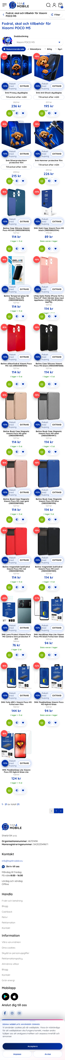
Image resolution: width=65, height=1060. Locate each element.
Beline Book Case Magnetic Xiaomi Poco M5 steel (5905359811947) (49, 433)
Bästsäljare (35, 49)
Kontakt (6, 928)
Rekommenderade (15, 49)
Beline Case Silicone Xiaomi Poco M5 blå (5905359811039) (16, 229)
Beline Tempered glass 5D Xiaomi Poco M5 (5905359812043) (16, 298)
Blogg (5, 906)
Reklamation (8, 922)
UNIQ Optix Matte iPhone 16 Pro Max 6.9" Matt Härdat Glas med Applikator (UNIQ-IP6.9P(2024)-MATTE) (49, 299)
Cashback (7, 911)
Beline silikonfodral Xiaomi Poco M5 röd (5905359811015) (16, 364)
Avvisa (48, 1054)
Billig (49, 49)
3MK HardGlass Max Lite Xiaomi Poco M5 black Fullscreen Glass (49, 635)
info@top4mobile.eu (12, 860)
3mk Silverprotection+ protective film (16, 161)
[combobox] (38, 42)
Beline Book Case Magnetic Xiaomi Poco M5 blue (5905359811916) (49, 501)
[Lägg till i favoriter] (23, 113)
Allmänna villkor (10, 963)
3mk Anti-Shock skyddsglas (49, 92)
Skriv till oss (12, 866)
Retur (5, 917)
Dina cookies (8, 947)
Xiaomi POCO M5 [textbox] (26, 42)
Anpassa (17, 1054)
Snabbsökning (21, 36)
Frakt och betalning (12, 900)
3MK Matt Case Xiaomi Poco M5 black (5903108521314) (49, 229)
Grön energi (8, 980)
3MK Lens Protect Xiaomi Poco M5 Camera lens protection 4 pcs (16, 636)
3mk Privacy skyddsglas (16, 92)
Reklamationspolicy (12, 958)
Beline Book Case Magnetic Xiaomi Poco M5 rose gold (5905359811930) (16, 501)
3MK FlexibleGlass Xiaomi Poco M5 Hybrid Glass (48, 703)
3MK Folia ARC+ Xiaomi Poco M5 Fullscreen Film (16, 703)
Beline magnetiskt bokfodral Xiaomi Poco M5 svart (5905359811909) (48, 569)
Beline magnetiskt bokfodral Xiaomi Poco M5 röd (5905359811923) (16, 569)
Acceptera (32, 1046)
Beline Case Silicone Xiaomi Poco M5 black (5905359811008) (48, 364)
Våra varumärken (11, 942)
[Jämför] (17, 113)
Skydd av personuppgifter (15, 953)
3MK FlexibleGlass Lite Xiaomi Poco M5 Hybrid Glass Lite (16, 771)
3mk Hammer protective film (49, 160)
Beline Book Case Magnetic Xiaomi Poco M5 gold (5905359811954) (16, 433)
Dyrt (60, 49)
